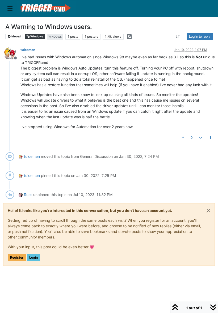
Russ (28, 194)
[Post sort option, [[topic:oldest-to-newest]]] (178, 36)
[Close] (208, 210)
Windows (36, 36)
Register (16, 257)
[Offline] (12, 53)
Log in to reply (199, 36)
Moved (16, 36)
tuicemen (27, 50)
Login (33, 257)
